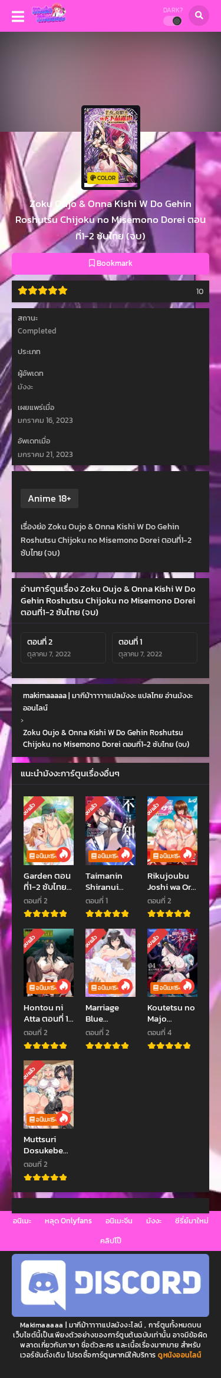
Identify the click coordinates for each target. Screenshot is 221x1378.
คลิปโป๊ (110, 1240)
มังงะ (153, 1220)
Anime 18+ (49, 498)
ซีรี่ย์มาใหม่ (192, 1220)
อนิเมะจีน (119, 1220)
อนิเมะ (22, 1220)
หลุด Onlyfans (68, 1220)
